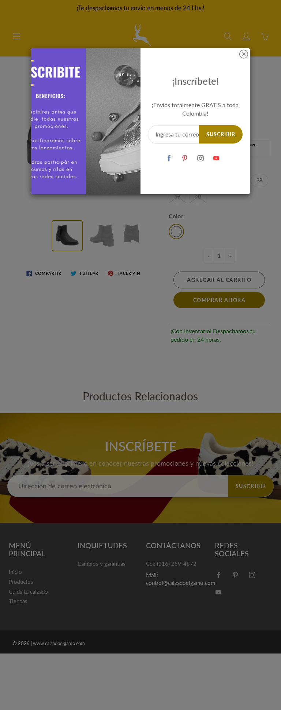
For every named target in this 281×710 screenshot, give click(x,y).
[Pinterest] (185, 158)
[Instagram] (200, 158)
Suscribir (220, 134)
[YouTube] (216, 158)
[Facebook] (169, 158)
